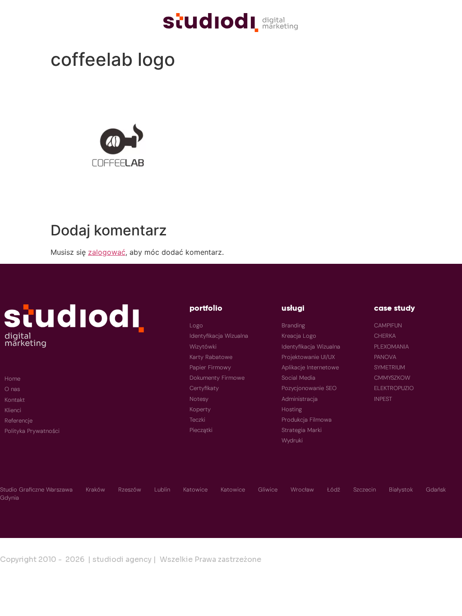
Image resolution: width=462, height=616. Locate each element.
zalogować (106, 252)
